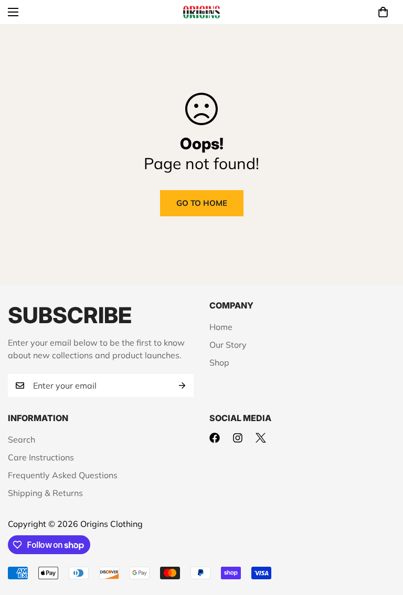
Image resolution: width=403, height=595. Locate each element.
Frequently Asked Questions (63, 475)
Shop (219, 362)
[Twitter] (261, 438)
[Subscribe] (182, 385)
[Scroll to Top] (382, 538)
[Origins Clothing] (201, 12)
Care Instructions (41, 457)
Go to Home (201, 203)
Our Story (228, 344)
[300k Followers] (214, 438)
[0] (383, 12)
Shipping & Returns (45, 493)
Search (21, 439)
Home (220, 327)
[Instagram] (237, 438)
